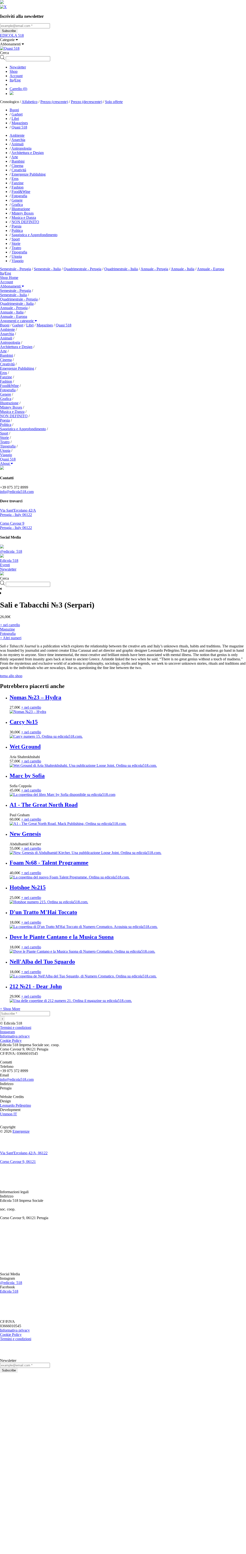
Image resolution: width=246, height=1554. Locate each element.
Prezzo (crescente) (54, 102)
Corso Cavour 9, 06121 (18, 1162)
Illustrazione (21, 209)
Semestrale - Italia (47, 269)
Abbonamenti (11, 286)
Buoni (14, 110)
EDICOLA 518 (12, 35)
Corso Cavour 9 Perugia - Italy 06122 (16, 525)
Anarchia (18, 140)
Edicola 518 (9, 1291)
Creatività (19, 170)
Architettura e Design (27, 153)
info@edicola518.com (17, 492)
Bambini (18, 161)
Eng (17, 80)
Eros (15, 179)
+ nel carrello (10, 625)
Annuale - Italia (182, 269)
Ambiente (17, 135)
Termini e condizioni (15, 1028)
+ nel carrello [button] (31, 707)
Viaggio (18, 261)
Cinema (17, 166)
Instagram (7, 1032)
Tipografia (19, 252)
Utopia (17, 256)
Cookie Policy (11, 1040)
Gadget (17, 114)
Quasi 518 (19, 127)
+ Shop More (10, 1009)
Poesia (16, 226)
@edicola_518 (11, 1283)
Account (16, 76)
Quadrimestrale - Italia (121, 269)
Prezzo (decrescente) (86, 102)
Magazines (20, 123)
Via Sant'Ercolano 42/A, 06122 (24, 1153)
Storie (16, 243)
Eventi (5, 565)
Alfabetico (29, 102)
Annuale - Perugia (154, 269)
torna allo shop (11, 676)
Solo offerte (114, 102)
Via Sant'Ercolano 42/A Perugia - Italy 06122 (18, 512)
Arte (14, 157)
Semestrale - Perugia (15, 269)
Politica (17, 230)
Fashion (18, 187)
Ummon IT (8, 1114)
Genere (17, 200)
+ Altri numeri (10, 638)
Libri (15, 119)
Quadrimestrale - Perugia (82, 269)
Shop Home (9, 278)
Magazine (7, 629)
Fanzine (18, 183)
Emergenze (21, 1131)
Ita (11, 80)
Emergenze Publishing (29, 174)
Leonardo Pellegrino (15, 1105)
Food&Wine (21, 192)
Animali (17, 144)
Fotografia (19, 196)
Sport (16, 239)
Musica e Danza (24, 217)
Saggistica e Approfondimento (34, 235)
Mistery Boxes (23, 213)
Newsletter (18, 67)
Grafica (17, 205)
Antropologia (21, 148)
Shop (14, 71)
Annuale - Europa (210, 269)
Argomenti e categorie (17, 321)
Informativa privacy (15, 1036)
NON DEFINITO (25, 222)
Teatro (16, 248)
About (5, 463)
